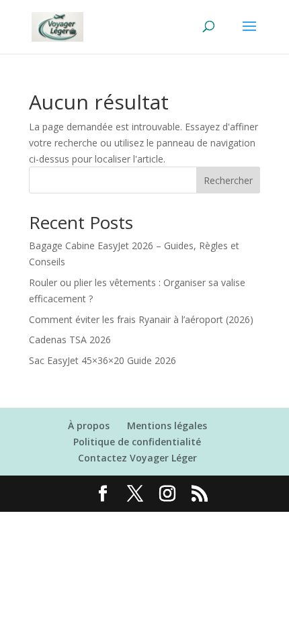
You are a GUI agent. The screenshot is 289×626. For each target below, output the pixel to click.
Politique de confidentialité (137, 441)
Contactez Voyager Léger (137, 457)
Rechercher (228, 180)
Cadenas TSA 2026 (70, 339)
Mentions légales (167, 425)
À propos (89, 425)
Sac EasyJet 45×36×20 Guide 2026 (102, 360)
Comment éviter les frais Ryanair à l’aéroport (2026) (141, 319)
